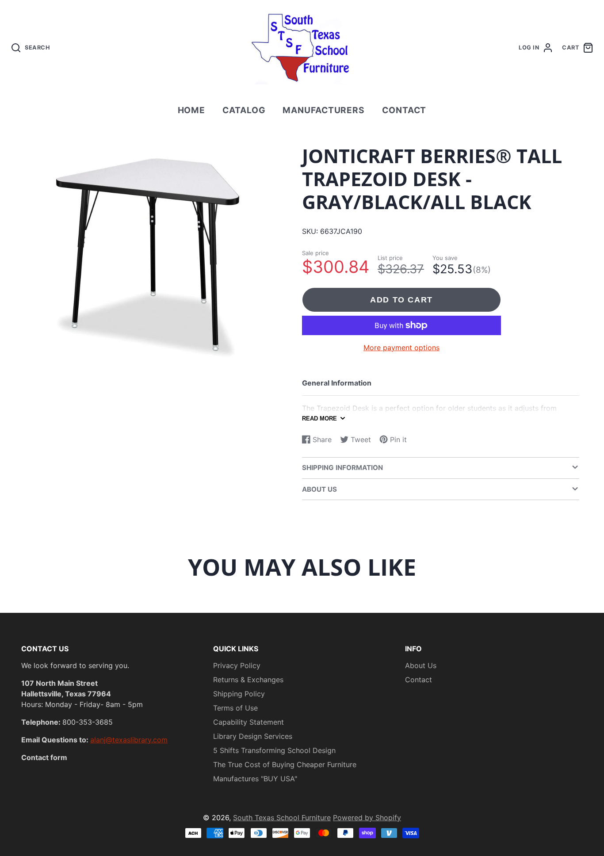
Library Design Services (252, 736)
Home (192, 110)
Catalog (244, 110)
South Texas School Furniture (282, 817)
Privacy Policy (236, 665)
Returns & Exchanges (248, 679)
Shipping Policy (239, 693)
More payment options (401, 347)
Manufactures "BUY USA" (255, 778)
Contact (404, 110)
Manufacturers (324, 110)
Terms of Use (235, 707)
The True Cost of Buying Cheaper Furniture (284, 764)
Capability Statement (248, 722)
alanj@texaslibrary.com (129, 739)
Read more (319, 418)
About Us (420, 665)
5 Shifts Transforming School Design (274, 750)
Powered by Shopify (367, 817)
